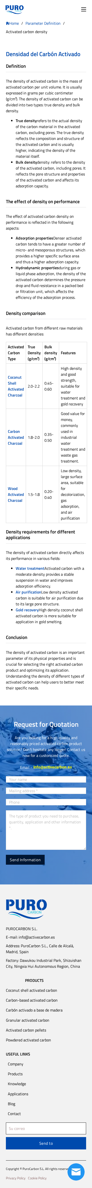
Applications (18, 1094)
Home (14, 23)
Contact (14, 1114)
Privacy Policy (16, 1178)
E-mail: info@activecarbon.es (30, 937)
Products (15, 1074)
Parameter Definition (43, 23)
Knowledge (17, 1084)
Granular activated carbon (27, 1020)
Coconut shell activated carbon (31, 990)
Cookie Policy (37, 1178)
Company (15, 1064)
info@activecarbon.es (52, 767)
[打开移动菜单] (83, 9)
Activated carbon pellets (26, 1030)
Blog (11, 1104)
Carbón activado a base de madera (34, 1010)
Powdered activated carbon (28, 1040)
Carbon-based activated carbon (32, 1000)
